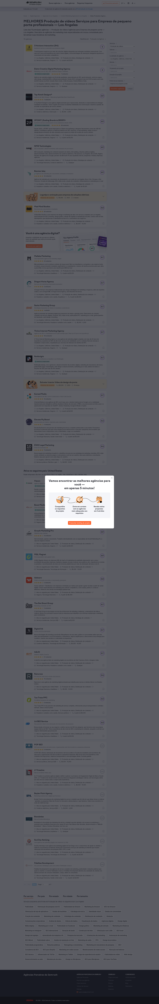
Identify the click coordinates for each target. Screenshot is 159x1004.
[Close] (112, 478)
